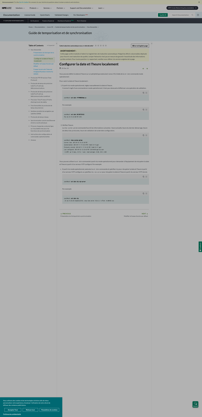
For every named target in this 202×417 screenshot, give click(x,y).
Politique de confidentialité (12, 414)
